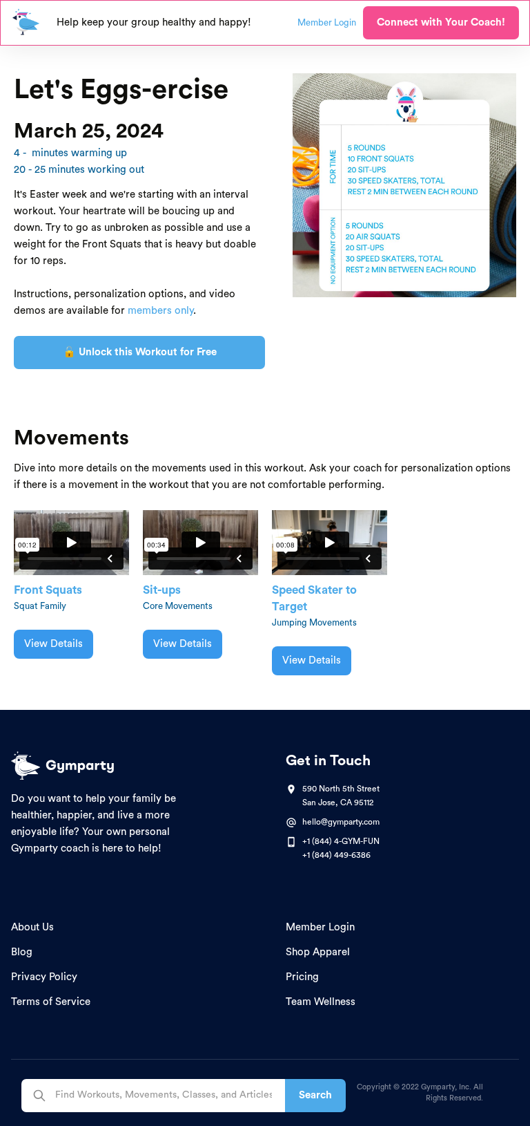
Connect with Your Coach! (441, 22)
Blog (21, 952)
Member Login (320, 927)
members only (160, 311)
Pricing (302, 977)
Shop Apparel (318, 952)
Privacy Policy (44, 977)
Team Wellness (320, 1002)
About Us (32, 927)
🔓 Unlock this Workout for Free (140, 352)
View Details (53, 644)
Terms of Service (50, 1002)
